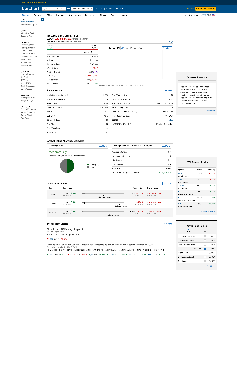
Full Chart (167, 48)
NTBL (51, 239)
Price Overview (27, 21)
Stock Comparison (28, 86)
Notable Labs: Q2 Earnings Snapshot (65, 229)
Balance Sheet (26, 115)
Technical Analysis (28, 53)
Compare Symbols (207, 211)
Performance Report (29, 24)
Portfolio (109, 8)
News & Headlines (28, 74)
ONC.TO (131, 254)
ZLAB (111, 254)
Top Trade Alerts (27, 50)
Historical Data (26, 65)
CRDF (150, 254)
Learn (124, 15)
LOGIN (190, 8)
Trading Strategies (28, 47)
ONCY (51, 254)
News (103, 15)
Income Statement (28, 112)
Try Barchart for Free (205, 8)
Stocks (25, 15)
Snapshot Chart (27, 36)
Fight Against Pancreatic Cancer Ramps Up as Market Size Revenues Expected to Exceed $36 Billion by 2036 (100, 244)
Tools (113, 15)
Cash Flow (25, 118)
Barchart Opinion (27, 44)
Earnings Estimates (28, 97)
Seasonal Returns (27, 59)
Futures (60, 15)
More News (167, 223)
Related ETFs (26, 83)
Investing (90, 15)
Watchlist (99, 8)
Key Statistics (26, 77)
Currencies (75, 15)
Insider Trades (26, 89)
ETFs (49, 15)
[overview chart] (137, 66)
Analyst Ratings (27, 100)
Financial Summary (28, 109)
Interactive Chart (27, 33)
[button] (214, 15)
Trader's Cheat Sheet (29, 56)
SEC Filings (25, 80)
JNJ (92, 254)
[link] (170, 41)
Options (38, 15)
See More (168, 90)
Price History (26, 62)
